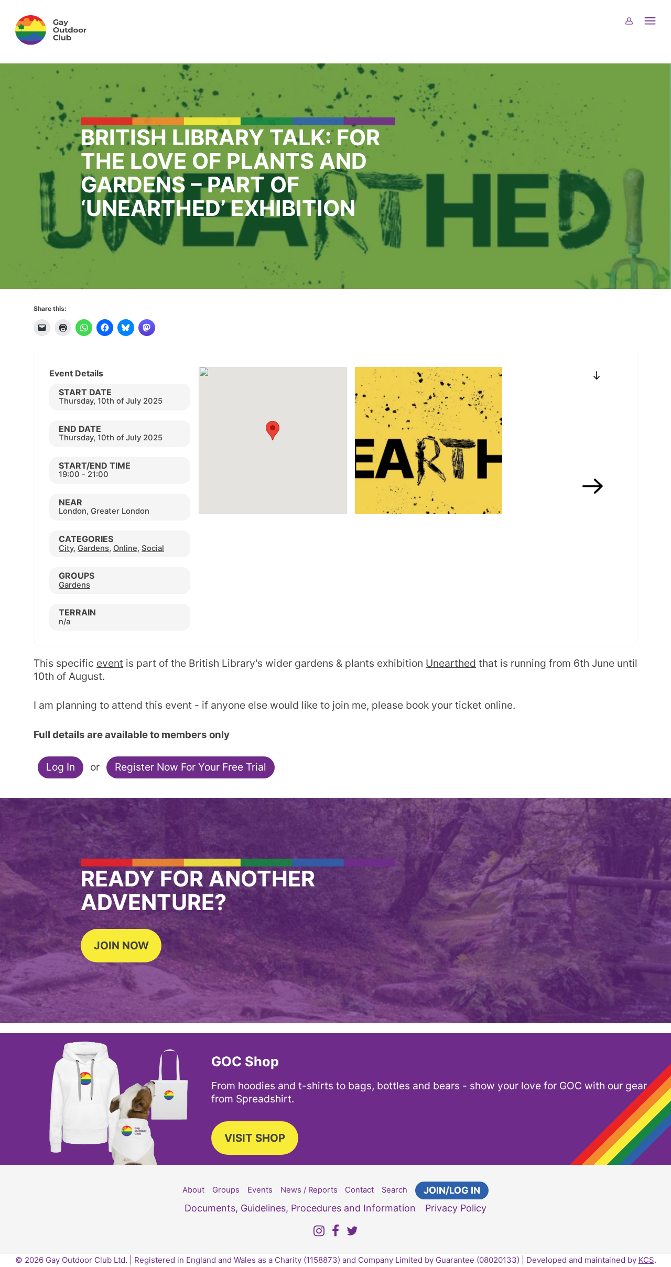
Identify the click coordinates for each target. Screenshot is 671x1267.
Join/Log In (452, 1190)
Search (394, 1190)
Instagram (318, 1232)
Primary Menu (656, 27)
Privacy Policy (455, 1208)
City (66, 548)
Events (260, 1190)
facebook (335, 1232)
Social (153, 548)
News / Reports (309, 1190)
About (193, 1190)
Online (125, 548)
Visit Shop (254, 1137)
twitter (352, 1232)
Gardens (93, 548)
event (109, 663)
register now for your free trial (190, 767)
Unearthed (451, 663)
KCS (646, 1260)
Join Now (121, 945)
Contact (359, 1190)
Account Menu (635, 27)
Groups (226, 1190)
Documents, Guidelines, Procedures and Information (300, 1208)
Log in (60, 767)
